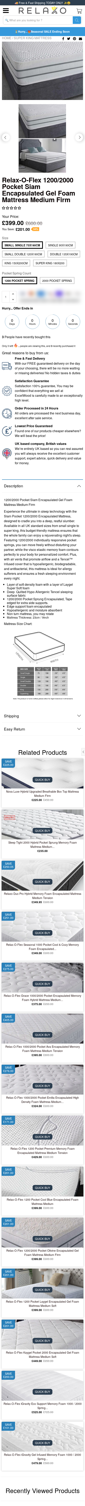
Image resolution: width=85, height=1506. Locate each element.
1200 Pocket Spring (19, 281)
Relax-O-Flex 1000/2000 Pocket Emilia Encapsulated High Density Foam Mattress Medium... (42, 1100)
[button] (12, 208)
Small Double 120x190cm (23, 254)
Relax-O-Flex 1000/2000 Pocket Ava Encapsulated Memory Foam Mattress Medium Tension (42, 1049)
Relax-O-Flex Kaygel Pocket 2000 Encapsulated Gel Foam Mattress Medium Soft (42, 1354)
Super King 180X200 (50, 263)
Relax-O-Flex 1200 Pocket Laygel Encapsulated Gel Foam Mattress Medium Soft (42, 1303)
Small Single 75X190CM (22, 245)
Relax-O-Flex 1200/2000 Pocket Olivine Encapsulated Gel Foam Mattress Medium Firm (42, 1252)
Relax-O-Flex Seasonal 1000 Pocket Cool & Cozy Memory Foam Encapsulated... (42, 947)
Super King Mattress (33, 38)
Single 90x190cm (60, 245)
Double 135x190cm (64, 254)
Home (6, 38)
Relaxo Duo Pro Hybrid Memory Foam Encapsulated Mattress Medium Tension (42, 896)
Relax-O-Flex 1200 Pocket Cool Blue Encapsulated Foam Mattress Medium (42, 1202)
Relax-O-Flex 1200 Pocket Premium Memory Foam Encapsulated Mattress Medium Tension (42, 1151)
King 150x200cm (16, 263)
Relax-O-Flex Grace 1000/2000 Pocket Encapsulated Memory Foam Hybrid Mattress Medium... (42, 998)
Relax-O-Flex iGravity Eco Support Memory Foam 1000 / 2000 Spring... (43, 1406)
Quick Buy (42, 780)
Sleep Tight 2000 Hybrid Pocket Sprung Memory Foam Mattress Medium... (42, 844)
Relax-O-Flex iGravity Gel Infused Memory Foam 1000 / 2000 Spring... (42, 1457)
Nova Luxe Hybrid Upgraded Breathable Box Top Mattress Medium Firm (42, 793)
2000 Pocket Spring (57, 281)
